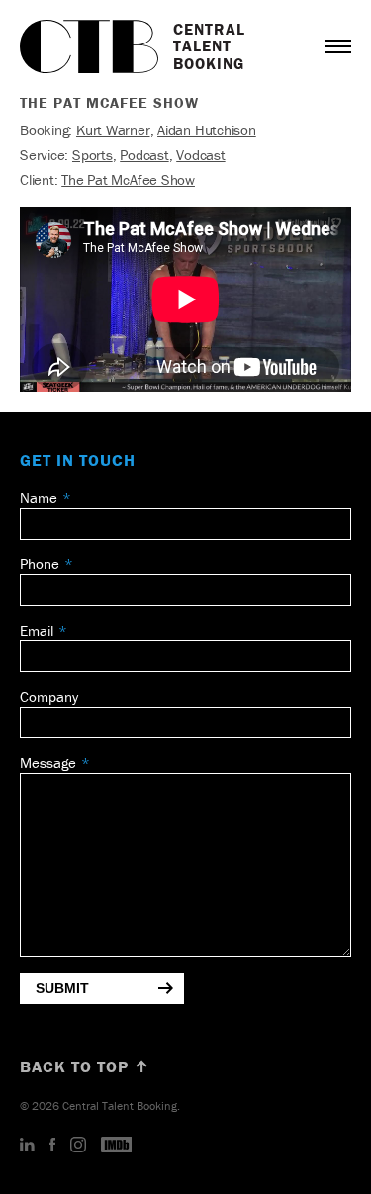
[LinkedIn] (27, 1145)
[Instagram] (78, 1145)
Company (49, 696)
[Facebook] (52, 1145)
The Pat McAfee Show (128, 179)
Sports (92, 154)
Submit (62, 988)
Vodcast (200, 154)
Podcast (144, 154)
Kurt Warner (113, 130)
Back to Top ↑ (85, 1066)
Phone (39, 563)
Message (48, 762)
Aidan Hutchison (206, 130)
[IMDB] (117, 1145)
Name (38, 497)
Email (36, 630)
